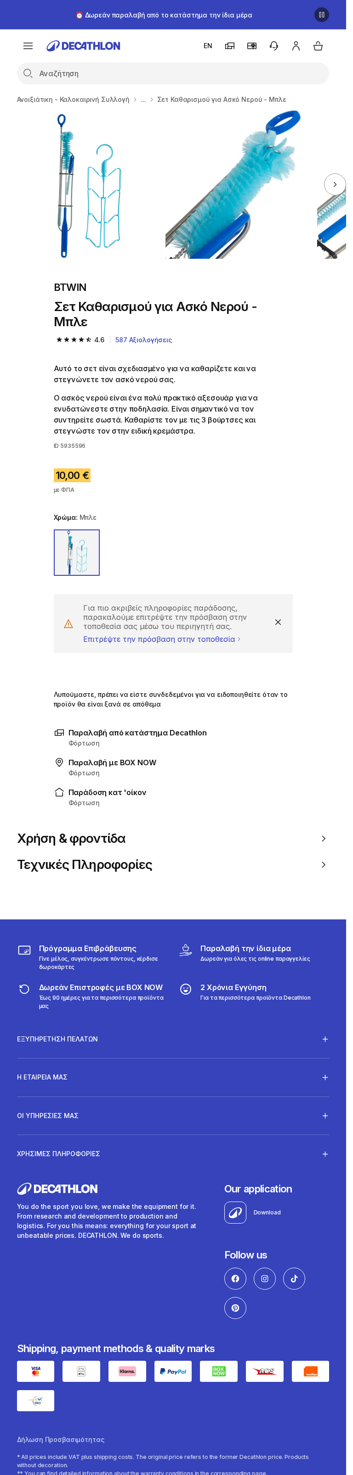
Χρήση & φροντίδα (71, 838)
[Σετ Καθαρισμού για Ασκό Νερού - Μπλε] (87, 185)
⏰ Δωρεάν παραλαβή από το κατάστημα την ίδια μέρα (163, 15)
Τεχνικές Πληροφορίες (84, 864)
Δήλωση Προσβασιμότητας (60, 1439)
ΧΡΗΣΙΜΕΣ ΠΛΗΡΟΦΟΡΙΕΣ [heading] (58, 1154)
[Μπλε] (77, 552)
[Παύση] (321, 14)
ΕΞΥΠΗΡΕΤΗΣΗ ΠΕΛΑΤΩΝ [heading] (57, 1039)
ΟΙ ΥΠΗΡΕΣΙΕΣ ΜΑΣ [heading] (48, 1115)
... (143, 99)
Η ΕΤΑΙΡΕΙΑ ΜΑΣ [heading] (42, 1077)
